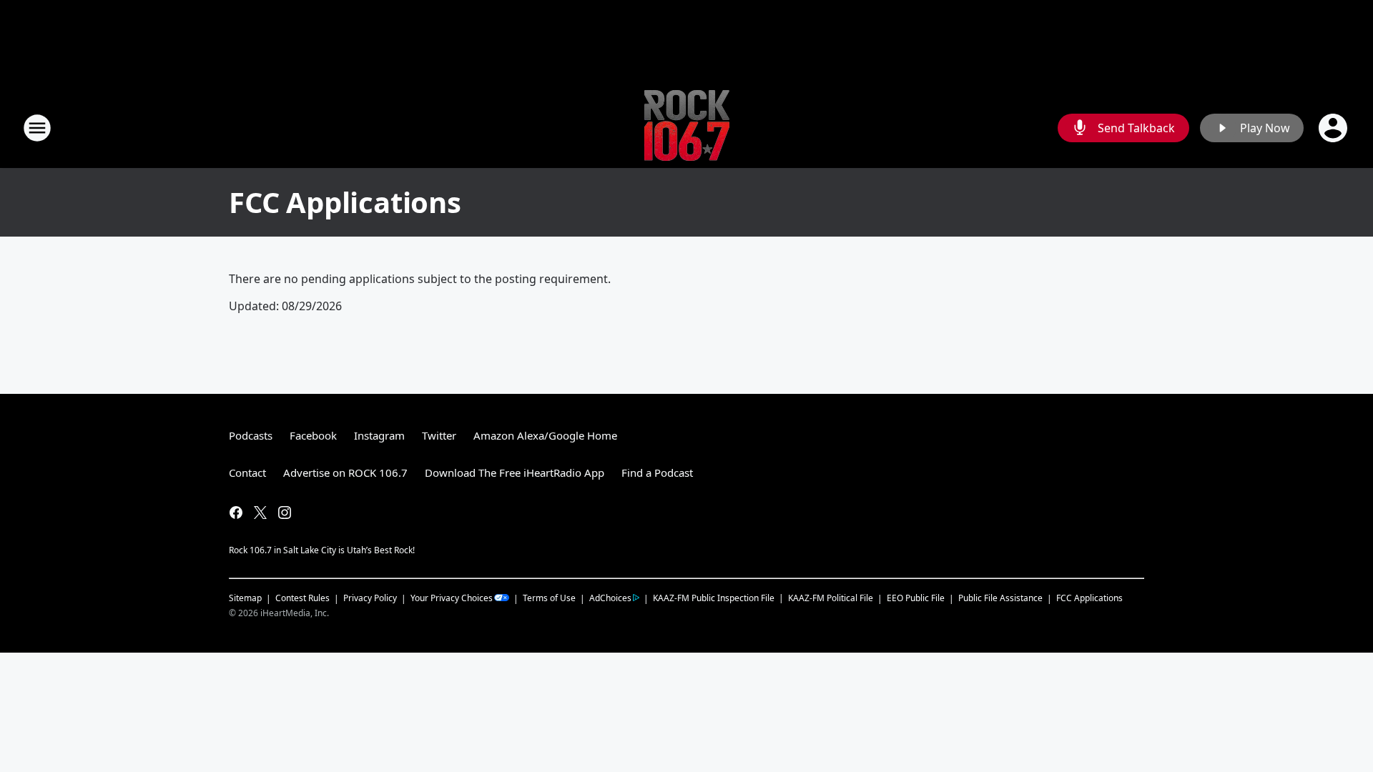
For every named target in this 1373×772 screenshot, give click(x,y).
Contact (247, 472)
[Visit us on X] (260, 512)
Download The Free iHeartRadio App (514, 472)
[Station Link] (686, 127)
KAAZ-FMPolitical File (830, 598)
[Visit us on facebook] (236, 512)
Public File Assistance (1000, 598)
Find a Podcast (657, 472)
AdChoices (610, 598)
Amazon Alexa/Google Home (545, 435)
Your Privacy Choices (451, 598)
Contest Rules (302, 598)
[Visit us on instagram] (284, 512)
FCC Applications (1089, 597)
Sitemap (245, 598)
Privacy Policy (370, 598)
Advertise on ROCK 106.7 (345, 472)
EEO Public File (916, 598)
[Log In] (1334, 128)
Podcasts (250, 435)
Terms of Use (549, 598)
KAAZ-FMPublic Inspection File (713, 597)
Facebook (313, 435)
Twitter (439, 435)
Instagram (379, 435)
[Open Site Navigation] (37, 128)
